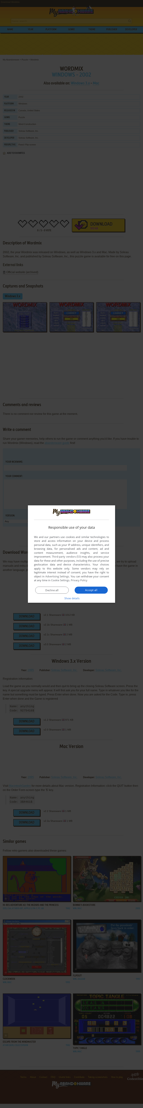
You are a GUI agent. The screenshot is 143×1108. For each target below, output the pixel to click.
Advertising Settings (57, 576)
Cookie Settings (60, 580)
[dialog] (71, 554)
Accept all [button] (91, 590)
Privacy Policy (79, 580)
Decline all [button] (51, 590)
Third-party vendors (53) (66, 556)
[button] (72, 598)
